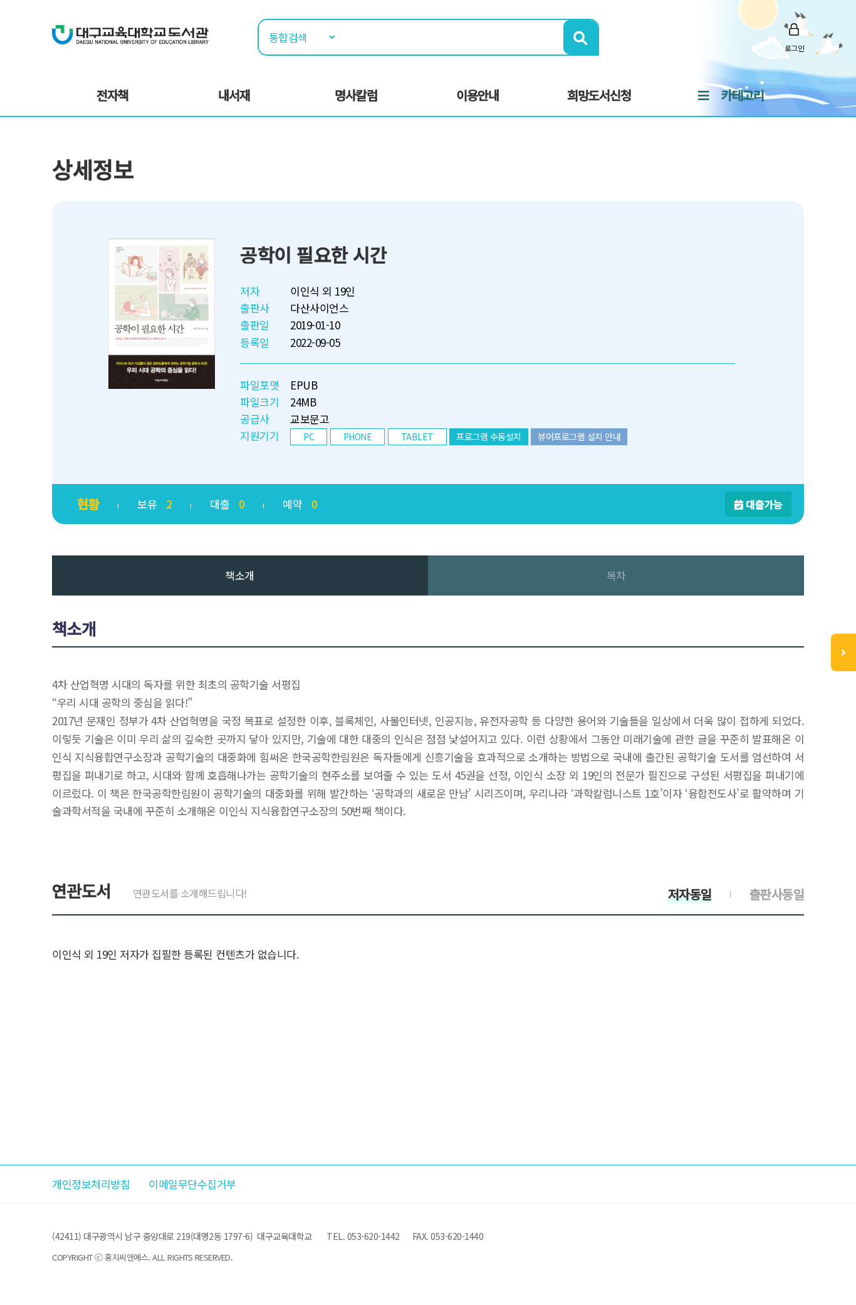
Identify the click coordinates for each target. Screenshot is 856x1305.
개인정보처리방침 (91, 1184)
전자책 (112, 95)
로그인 (795, 48)
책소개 (239, 575)
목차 (616, 575)
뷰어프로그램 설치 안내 (579, 436)
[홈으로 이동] (130, 33)
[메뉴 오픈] (843, 652)
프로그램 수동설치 (488, 436)
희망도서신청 (599, 95)
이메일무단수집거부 (192, 1184)
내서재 (234, 95)
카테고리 (742, 95)
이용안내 (477, 95)
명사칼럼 (356, 95)
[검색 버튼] (580, 37)
